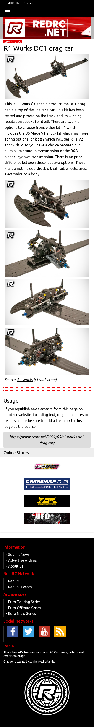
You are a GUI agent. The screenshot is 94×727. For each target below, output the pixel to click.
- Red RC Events (19, 587)
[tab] (47, 452)
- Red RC (13, 581)
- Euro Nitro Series (21, 613)
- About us (14, 566)
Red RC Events (25, 3)
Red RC (9, 3)
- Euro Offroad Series (23, 608)
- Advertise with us (21, 560)
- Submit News (18, 554)
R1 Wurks (25, 380)
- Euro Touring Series (23, 602)
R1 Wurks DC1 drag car (38, 48)
